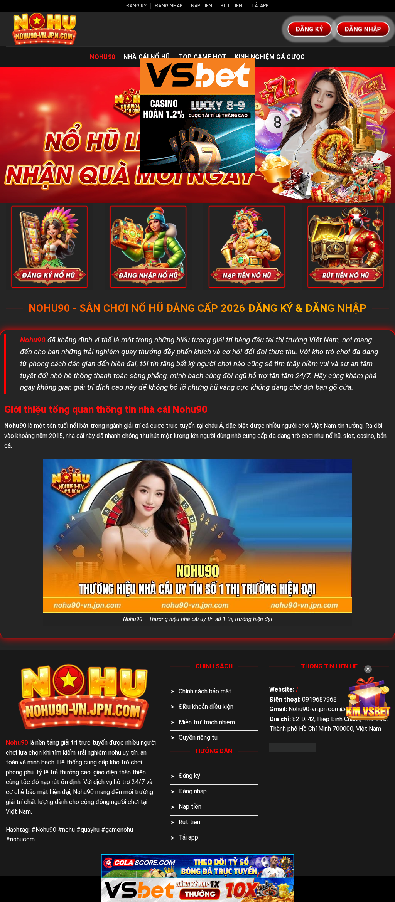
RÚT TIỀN (231, 5)
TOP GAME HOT (202, 57)
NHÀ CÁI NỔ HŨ (146, 57)
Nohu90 (102, 57)
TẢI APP (259, 5)
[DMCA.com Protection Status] (292, 747)
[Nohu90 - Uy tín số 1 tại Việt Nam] (44, 29)
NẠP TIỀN (201, 5)
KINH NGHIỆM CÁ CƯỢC (270, 57)
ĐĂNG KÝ (137, 5)
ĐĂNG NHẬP (168, 5)
